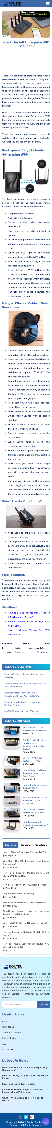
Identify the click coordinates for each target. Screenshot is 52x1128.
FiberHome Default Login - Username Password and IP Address (26, 913)
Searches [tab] (10, 845)
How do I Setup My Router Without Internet (24, 885)
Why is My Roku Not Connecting (19, 893)
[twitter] (26, 1117)
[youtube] (32, 1117)
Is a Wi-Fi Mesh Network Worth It (21, 711)
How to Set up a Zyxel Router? (18, 1084)
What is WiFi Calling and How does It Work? (25, 923)
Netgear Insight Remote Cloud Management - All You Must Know (21, 694)
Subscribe (43, 1004)
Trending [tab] (26, 845)
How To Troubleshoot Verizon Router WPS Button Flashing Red (26, 945)
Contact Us (8, 1049)
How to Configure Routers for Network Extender (24, 676)
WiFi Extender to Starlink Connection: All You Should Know (25, 685)
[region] (26, 60)
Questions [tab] (41, 845)
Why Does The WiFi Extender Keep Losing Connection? (26, 862)
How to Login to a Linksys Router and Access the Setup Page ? (35, 773)
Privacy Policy (9, 1038)
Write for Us (8, 1027)
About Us (6, 1021)
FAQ (4, 1044)
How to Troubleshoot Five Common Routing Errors (22, 704)
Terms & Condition (11, 1032)
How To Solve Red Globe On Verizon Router (24, 902)
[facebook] (20, 1117)
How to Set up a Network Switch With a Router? (26, 933)
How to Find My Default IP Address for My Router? (25, 1077)
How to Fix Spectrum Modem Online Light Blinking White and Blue (26, 874)
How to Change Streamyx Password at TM (24, 852)
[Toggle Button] (48, 3)
